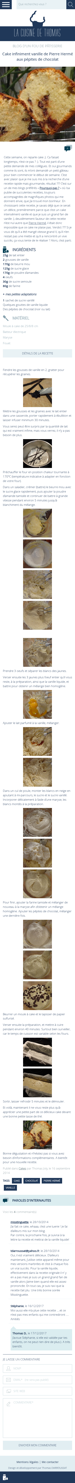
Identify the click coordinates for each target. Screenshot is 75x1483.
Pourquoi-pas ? (49, 188)
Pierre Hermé (37, 223)
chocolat (31, 1180)
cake (17, 1180)
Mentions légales (27, 1462)
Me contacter (50, 1462)
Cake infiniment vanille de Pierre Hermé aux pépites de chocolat (37, 56)
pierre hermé (52, 1180)
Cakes (22, 1168)
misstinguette (19, 1222)
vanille (10, 1187)
